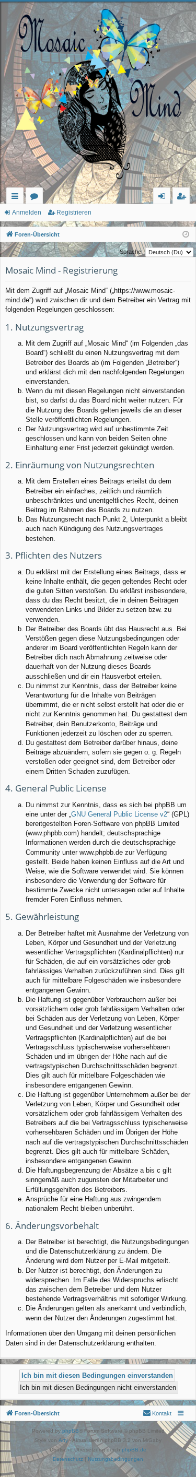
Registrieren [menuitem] (183, 197)
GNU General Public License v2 (119, 814)
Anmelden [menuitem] (164, 197)
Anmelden (26, 212)
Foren (36, 197)
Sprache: (131, 252)
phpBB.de (134, 1449)
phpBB (70, 1431)
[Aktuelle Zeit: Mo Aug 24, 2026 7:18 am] (185, 235)
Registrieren (73, 212)
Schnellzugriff (17, 197)
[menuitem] (157, 1413)
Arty (63, 1440)
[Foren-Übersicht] (98, 94)
